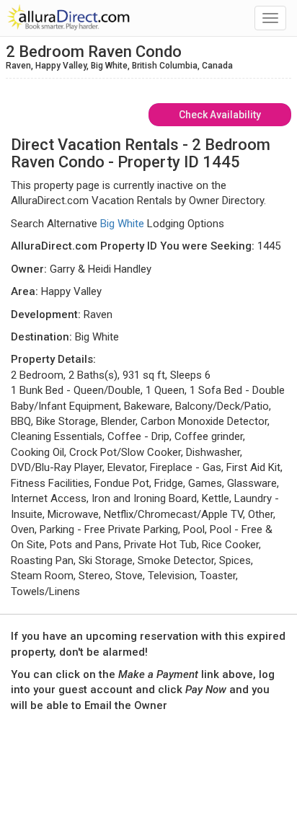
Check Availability (220, 114)
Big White (122, 223)
